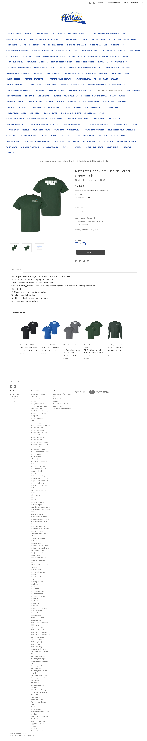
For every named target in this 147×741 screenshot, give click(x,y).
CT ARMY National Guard (112, 50)
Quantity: (78, 240)
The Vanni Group (118, 136)
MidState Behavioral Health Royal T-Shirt (50, 349)
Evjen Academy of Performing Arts (84, 68)
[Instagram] (94, 3)
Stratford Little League (61, 136)
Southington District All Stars (44, 124)
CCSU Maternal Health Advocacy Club (108, 34)
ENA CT (53, 68)
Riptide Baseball (73, 107)
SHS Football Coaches (16, 113)
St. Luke (44, 136)
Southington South (41, 130)
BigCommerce (21, 733)
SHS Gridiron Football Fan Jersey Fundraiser (26, 119)
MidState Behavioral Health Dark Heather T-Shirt (72, 352)
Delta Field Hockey (14, 62)
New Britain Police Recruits (37, 96)
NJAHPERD (123, 96)
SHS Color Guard (49, 113)
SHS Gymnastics (57, 119)
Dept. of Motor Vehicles (61, 62)
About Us (10, 153)
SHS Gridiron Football (94, 113)
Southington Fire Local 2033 (126, 124)
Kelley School (34, 85)
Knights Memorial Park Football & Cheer (106, 85)
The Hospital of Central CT (106, 79)
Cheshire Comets (32, 45)
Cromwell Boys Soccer (42, 50)
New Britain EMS (13, 96)
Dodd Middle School (85, 62)
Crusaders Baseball (89, 50)
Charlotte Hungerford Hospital (44, 39)
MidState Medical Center (109, 90)
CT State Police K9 (77, 56)
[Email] (80, 261)
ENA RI (62, 68)
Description (16, 270)
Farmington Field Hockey (17, 73)
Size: (81, 208)
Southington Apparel (72, 124)
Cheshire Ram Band (98, 45)
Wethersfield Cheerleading (66, 141)
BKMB (60, 34)
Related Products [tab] (19, 313)
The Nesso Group (133, 90)
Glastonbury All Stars (73, 73)
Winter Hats (11, 147)
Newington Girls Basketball (93, 96)
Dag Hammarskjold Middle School (103, 56)
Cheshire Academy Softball (76, 39)
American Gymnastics (44, 34)
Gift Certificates (113, 3)
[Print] (84, 261)
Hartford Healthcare (33, 79)
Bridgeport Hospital (77, 34)
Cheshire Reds (117, 45)
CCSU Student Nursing (16, 39)
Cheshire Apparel (100, 39)
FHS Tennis (37, 73)
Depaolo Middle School (37, 62)
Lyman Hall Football (57, 90)
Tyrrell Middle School (86, 136)
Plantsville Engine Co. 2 (17, 107)
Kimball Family (51, 85)
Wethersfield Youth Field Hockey (98, 141)
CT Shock (27, 56)
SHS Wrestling (115, 119)
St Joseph (10, 136)
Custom (65, 147)
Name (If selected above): (88, 230)
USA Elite (103, 136)
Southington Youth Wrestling (121, 130)
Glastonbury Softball (120, 73)
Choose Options (30, 330)
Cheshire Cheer (13, 45)
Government (112, 147)
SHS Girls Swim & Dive (71, 113)
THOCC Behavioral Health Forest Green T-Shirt (93, 352)
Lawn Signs (39, 90)
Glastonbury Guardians (96, 73)
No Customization (85, 225)
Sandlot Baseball (92, 107)
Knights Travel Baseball (17, 90)
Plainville (122, 102)
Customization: (85, 218)
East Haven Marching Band (18, 68)
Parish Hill (73, 102)
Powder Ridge (54, 107)
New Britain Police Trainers (65, 96)
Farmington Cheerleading (118, 68)
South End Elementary (16, 124)
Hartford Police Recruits (60, 79)
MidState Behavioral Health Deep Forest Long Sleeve (115, 350)
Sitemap (13, 401)
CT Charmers (134, 50)
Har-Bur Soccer (13, 79)
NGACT (112, 96)
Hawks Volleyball (83, 79)
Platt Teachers (38, 107)
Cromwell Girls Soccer (66, 50)
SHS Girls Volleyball (30, 147)
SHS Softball (100, 119)
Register (134, 3)
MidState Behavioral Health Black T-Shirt (29, 349)
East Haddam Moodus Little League (113, 62)
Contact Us (126, 147)
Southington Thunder (94, 130)
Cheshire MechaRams (76, 45)
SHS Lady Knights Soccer (79, 119)
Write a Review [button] (104, 191)
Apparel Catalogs (50, 147)
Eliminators (39, 68)
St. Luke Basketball (29, 136)
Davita (125, 56)
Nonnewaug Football (15, 102)
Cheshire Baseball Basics (125, 39)
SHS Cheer (34, 113)
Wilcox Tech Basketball (127, 141)
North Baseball (36, 102)
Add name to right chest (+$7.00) (90, 222)
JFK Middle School (14, 85)
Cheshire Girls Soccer (53, 45)
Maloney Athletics (77, 90)
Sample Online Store (94, 147)
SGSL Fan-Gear (112, 107)
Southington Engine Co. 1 (99, 124)
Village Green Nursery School (37, 141)
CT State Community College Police (50, 56)
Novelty (77, 147)
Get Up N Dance (52, 73)
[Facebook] (90, 3)
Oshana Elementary (55, 102)
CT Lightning (12, 56)
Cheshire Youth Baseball (17, 50)
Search (101, 3)
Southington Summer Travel (66, 130)
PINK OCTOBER (108, 102)
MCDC (91, 90)
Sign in (125, 3)
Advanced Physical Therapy (18, 34)
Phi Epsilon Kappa (91, 102)
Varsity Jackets (13, 141)
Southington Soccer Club (17, 130)
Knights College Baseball (72, 85)
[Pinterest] (88, 261)
